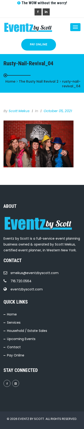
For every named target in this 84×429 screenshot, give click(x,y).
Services (14, 322)
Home (12, 314)
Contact (14, 347)
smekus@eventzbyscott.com (34, 273)
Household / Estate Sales (27, 330)
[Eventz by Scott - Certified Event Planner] (22, 27)
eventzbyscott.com (26, 289)
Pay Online (38, 44)
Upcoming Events (21, 339)
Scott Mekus (19, 110)
